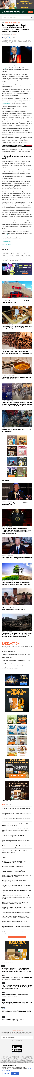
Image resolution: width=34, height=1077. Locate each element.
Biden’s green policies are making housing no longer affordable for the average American (16, 583)
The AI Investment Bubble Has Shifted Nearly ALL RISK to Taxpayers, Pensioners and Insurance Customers (17, 1003)
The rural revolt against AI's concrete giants (12, 866)
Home (3, 22)
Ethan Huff (9, 34)
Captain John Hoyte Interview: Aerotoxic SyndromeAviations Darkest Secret (13, 1020)
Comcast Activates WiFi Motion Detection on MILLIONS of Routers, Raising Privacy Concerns (16, 876)
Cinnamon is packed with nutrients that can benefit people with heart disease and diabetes (17, 352)
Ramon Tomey (10, 324)
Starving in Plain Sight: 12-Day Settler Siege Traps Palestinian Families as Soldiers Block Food (14, 861)
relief (13, 42)
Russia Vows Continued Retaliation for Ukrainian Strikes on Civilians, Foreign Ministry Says (16, 824)
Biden (11, 40)
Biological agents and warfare (12, 22)
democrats (28, 40)
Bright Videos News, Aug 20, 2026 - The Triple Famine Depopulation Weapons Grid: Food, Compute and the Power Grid (17, 1011)
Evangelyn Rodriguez (11, 375)
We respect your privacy (17, 1040)
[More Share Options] (13, 37)
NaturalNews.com (6, 244)
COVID (24, 40)
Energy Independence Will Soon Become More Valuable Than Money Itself (15, 995)
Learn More (6, 1073)
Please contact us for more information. (10, 668)
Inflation (9, 41)
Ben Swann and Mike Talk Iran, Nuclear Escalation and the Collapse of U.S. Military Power (17, 978)
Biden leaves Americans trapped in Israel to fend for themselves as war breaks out (15, 608)
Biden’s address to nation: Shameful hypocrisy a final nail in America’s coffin (17, 558)
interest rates (14, 41)
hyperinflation (4, 41)
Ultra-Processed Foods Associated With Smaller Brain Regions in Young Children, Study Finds (15, 903)
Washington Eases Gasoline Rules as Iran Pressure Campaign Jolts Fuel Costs (14, 932)
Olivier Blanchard (8, 42)
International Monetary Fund (23, 41)
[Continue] (31, 1037)
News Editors (10, 400)
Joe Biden (5, 260)
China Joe (20, 40)
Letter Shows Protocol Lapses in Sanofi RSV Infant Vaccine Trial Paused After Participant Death (16, 908)
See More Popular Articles (17, 937)
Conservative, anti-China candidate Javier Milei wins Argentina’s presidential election (17, 327)
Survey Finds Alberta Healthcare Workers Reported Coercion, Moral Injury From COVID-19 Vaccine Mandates (16, 917)
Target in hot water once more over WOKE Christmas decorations (15, 301)
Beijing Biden (7, 40)
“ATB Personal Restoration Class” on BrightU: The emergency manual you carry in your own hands (14, 870)
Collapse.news (11, 235)
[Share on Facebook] (6, 37)
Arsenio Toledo (10, 349)
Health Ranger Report (7, 963)
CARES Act (15, 40)
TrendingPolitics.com (7, 241)
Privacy (3, 1057)
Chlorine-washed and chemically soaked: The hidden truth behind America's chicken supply (16, 846)
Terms (7, 1057)
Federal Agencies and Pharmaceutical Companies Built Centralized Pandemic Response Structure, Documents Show (15, 830)
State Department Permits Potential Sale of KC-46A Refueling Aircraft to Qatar (14, 851)
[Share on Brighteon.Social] (3, 37)
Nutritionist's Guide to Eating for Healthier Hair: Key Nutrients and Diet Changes (14, 881)
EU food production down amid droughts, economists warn (16, 912)
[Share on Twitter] (10, 37)
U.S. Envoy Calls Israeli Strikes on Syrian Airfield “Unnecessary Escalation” (13, 836)
